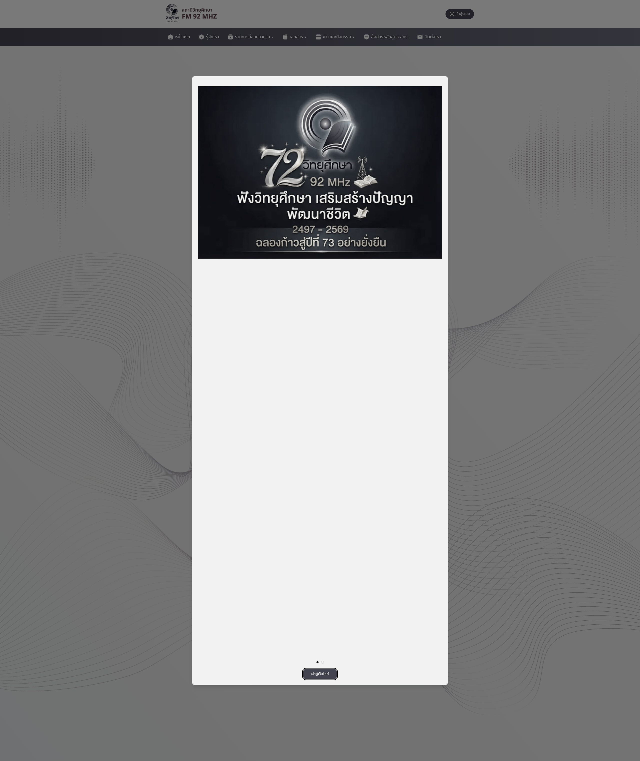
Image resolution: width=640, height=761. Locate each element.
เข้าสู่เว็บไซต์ (320, 673)
